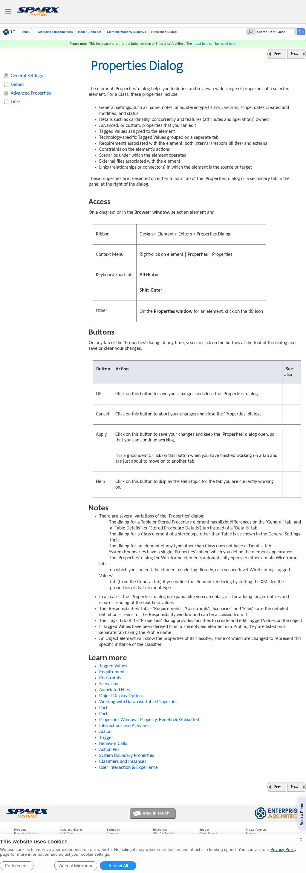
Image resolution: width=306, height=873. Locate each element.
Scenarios (108, 684)
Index (26, 31)
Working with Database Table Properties (138, 702)
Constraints (110, 678)
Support (204, 829)
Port (103, 708)
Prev (277, 54)
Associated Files (114, 690)
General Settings (27, 76)
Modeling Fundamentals (55, 31)
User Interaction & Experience (128, 767)
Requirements (112, 672)
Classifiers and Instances (122, 761)
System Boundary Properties (126, 755)
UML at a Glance (71, 829)
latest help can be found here (214, 44)
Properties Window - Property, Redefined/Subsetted (149, 720)
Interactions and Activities (124, 725)
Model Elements (89, 31)
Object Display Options (121, 696)
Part (103, 714)
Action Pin (109, 749)
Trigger (106, 737)
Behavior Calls (113, 743)
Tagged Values (113, 666)
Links (15, 101)
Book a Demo (302, 814)
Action (105, 731)
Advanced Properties (31, 93)
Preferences (17, 865)
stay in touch (156, 813)
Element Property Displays (126, 31)
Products (20, 829)
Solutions (113, 829)
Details (17, 84)
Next (294, 54)
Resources (160, 829)
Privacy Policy (283, 849)
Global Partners (256, 829)
